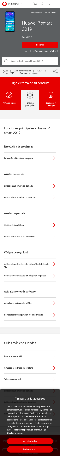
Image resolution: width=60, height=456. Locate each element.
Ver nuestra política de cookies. (27, 430)
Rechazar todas (30, 449)
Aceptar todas (30, 441)
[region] (30, 422)
